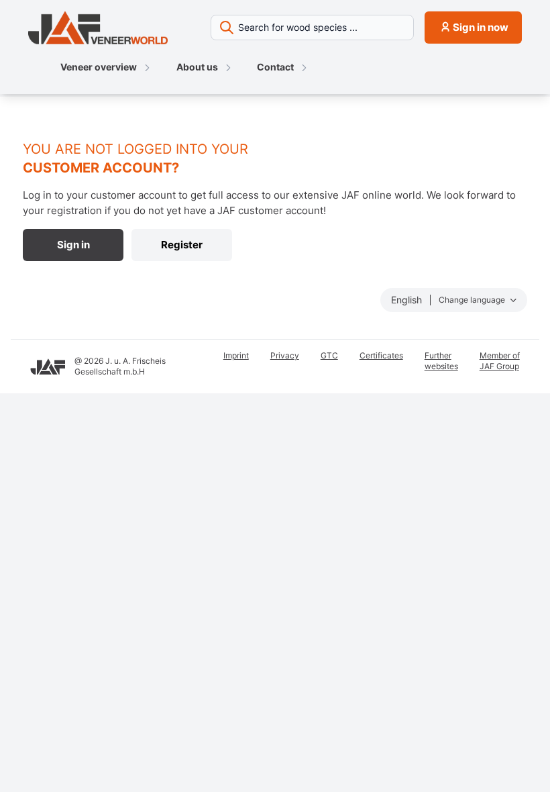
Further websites (441, 360)
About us (197, 66)
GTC (329, 355)
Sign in (73, 244)
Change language (473, 300)
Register (182, 244)
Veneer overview (98, 66)
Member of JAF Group (500, 360)
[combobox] (312, 27)
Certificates (381, 355)
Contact (275, 66)
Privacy (284, 355)
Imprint (236, 355)
